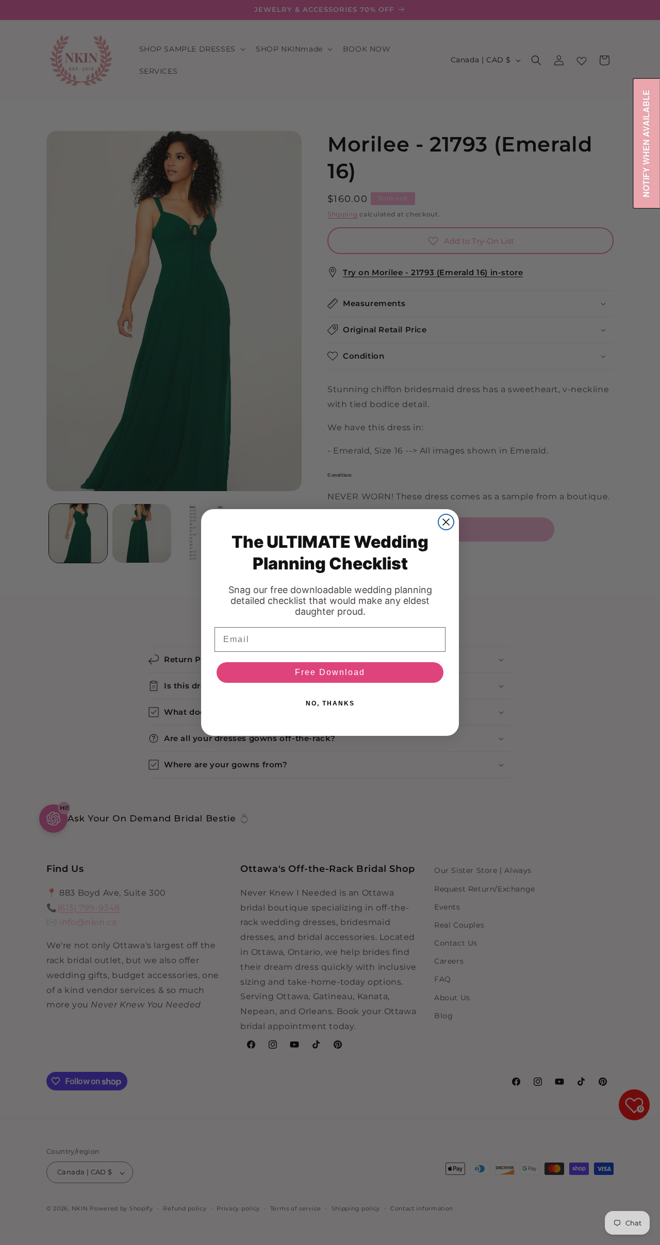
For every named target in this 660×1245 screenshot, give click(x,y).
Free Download (330, 672)
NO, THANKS (330, 703)
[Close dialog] (446, 522)
